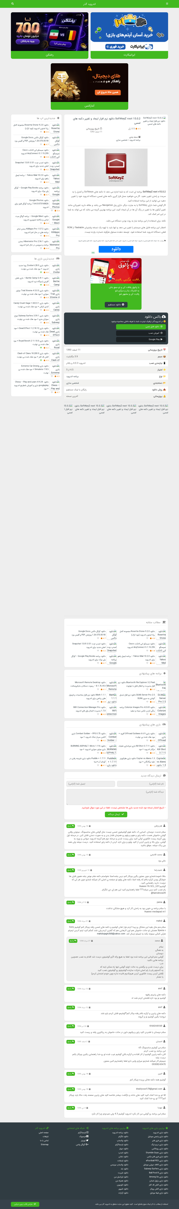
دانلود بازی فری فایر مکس (157, 1156)
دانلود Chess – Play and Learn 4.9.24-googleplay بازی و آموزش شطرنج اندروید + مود (31, 385)
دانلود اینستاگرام (121, 1144)
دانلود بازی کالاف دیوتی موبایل (155, 1164)
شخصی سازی (121, 140)
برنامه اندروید (134, 140)
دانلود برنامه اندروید (120, 1132)
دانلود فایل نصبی (153, 326)
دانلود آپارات (123, 1193)
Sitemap (45, 1144)
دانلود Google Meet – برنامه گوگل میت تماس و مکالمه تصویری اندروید (32, 218)
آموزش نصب (154, 333)
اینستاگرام (82, 1132)
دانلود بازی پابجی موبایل (158, 1136)
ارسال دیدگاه (114, 814)
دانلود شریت (123, 1173)
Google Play (154, 339)
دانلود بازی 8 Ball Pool (158, 1173)
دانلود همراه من (122, 1180)
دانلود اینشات (122, 1160)
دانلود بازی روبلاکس (160, 1148)
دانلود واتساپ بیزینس (119, 1164)
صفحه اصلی (44, 1132)
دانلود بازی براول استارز (158, 1180)
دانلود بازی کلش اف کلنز (158, 1185)
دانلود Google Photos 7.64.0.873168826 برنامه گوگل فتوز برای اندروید (32, 204)
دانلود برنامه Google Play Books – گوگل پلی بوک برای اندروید (31, 189)
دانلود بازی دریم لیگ (159, 1144)
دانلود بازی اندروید (160, 1132)
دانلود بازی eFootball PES (157, 1160)
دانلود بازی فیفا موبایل (159, 1193)
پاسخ (70, 826)
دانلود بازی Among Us (158, 1177)
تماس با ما (44, 1140)
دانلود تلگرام (123, 1136)
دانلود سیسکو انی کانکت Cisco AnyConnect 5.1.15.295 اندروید (35, 152)
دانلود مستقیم (114, 304)
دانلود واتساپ (122, 1140)
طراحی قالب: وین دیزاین (23, 1204)
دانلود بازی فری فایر (160, 1140)
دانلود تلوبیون (122, 1185)
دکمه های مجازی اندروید (85, 241)
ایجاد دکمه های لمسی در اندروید (147, 241)
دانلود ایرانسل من (121, 1177)
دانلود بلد (124, 1168)
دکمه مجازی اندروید (98, 241)
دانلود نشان (123, 1156)
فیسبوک (82, 1136)
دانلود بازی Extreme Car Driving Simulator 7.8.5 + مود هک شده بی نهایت (33, 370)
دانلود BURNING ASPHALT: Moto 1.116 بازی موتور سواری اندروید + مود (88, 748)
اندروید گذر (89, 4)
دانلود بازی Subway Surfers (156, 1168)
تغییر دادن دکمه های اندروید (113, 241)
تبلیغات (46, 1136)
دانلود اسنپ (123, 1152)
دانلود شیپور (123, 1189)
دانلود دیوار (123, 1148)
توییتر (83, 1140)
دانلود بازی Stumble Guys (157, 1152)
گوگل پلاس (81, 1144)
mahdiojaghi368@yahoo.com (111, 934)
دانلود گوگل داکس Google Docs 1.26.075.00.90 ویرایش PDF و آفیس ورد (32, 139)
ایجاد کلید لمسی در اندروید (129, 241)
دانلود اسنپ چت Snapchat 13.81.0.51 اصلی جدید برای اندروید (32, 164)
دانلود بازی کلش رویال (159, 1189)
